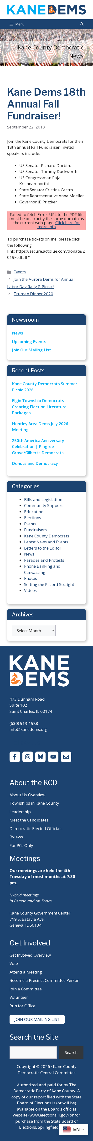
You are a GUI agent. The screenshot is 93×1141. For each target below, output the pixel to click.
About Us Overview (27, 794)
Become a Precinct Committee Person (44, 980)
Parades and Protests (44, 560)
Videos (30, 590)
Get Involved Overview (30, 955)
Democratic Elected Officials (36, 828)
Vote (14, 963)
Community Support (43, 505)
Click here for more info (58, 224)
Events (20, 272)
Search (71, 1052)
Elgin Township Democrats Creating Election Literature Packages (39, 406)
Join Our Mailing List (31, 350)
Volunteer (19, 997)
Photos (30, 578)
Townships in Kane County (34, 803)
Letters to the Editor (42, 548)
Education (33, 511)
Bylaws (16, 837)
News (17, 333)
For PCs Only (21, 845)
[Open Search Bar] (81, 24)
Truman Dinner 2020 (33, 293)
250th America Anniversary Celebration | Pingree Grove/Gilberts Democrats (38, 446)
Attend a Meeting (26, 972)
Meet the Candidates (29, 820)
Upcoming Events (29, 341)
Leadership (20, 811)
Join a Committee (26, 989)
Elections (32, 517)
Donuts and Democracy (35, 463)
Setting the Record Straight (49, 584)
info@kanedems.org (28, 729)
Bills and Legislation (43, 499)
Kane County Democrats (46, 536)
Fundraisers (35, 529)
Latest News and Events (46, 542)
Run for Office (22, 1005)
